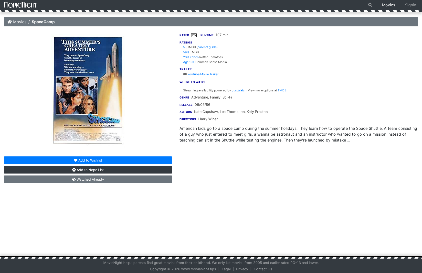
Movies (388, 4)
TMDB (282, 90)
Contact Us (263, 269)
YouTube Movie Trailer (203, 74)
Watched (90, 179)
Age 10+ (189, 62)
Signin (410, 4)
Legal (226, 269)
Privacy (242, 269)
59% (186, 52)
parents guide (207, 47)
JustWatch (239, 90)
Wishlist (90, 160)
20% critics (191, 57)
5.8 (185, 47)
